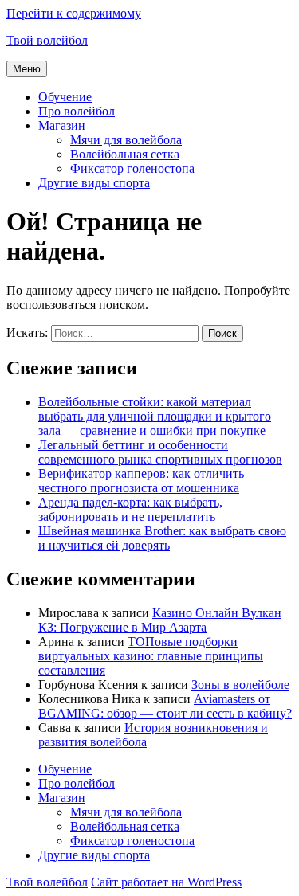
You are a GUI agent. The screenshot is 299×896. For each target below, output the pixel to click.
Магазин (61, 125)
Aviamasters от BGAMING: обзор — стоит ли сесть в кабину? (165, 706)
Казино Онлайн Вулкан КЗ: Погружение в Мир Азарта (159, 620)
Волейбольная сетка (124, 154)
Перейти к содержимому (73, 13)
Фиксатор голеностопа (132, 168)
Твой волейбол (47, 40)
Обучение (65, 97)
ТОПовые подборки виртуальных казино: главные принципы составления (150, 656)
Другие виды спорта (94, 183)
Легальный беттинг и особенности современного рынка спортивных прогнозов (160, 452)
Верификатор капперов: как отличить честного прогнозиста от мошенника (141, 481)
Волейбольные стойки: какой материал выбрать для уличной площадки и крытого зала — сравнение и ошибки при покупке (154, 416)
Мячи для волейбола (126, 140)
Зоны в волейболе (240, 684)
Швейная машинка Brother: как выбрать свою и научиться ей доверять (162, 538)
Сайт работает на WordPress (166, 882)
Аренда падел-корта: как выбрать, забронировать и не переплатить (130, 509)
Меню (27, 69)
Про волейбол (76, 111)
